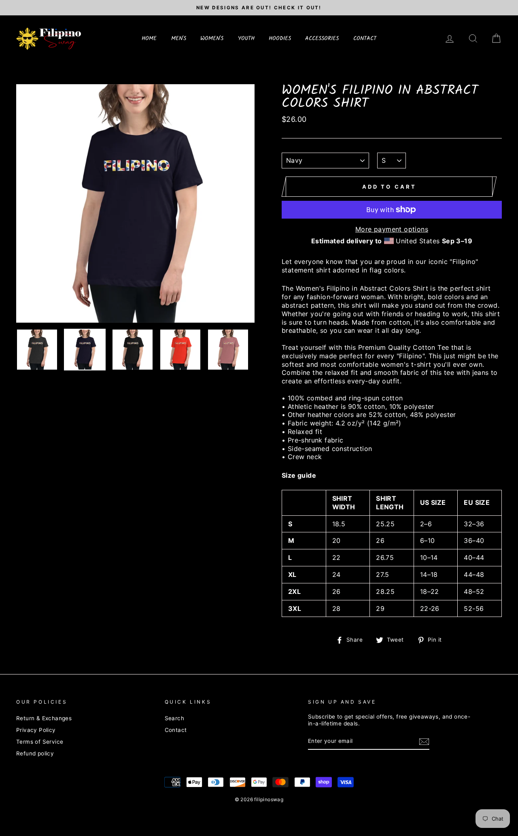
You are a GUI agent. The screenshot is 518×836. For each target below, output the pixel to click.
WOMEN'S (211, 38)
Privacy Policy (36, 730)
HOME (149, 38)
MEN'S (178, 38)
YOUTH (246, 38)
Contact (176, 730)
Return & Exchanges (44, 718)
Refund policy (35, 753)
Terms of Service (39, 741)
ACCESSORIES (322, 38)
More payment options (391, 229)
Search (174, 718)
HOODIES (280, 38)
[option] (259, 7)
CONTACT (364, 38)
